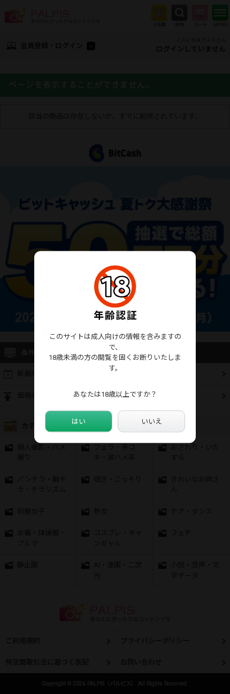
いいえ (151, 421)
